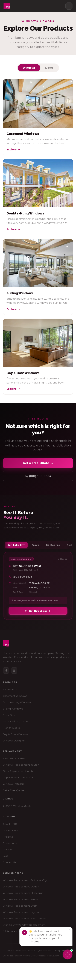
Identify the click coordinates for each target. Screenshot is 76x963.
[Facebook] (6, 670)
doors (49, 67)
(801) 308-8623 (40, 476)
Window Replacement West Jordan (24, 918)
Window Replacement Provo (20, 899)
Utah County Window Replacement (24, 924)
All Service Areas (13, 931)
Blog (5, 855)
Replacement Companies (18, 777)
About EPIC (10, 824)
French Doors (11, 727)
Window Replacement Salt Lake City (25, 880)
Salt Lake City (16, 545)
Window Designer (14, 740)
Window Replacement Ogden (21, 886)
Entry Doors (10, 715)
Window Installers (13, 783)
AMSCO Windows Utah (17, 806)
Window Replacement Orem (20, 905)
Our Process (10, 830)
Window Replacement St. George (23, 893)
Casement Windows (15, 695)
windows (29, 67)
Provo (35, 545)
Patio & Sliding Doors (15, 721)
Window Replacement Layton (21, 912)
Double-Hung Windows (17, 702)
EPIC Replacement (14, 758)
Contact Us (9, 862)
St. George (53, 545)
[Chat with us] (67, 954)
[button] (45, 936)
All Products (10, 689)
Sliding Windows (13, 708)
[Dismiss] (69, 930)
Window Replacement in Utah (21, 764)
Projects (8, 836)
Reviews (8, 849)
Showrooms (10, 843)
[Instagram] (14, 670)
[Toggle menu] (68, 6)
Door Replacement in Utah (19, 771)
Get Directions (38, 611)
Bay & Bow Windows (15, 734)
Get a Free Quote (36, 463)
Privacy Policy (59, 950)
